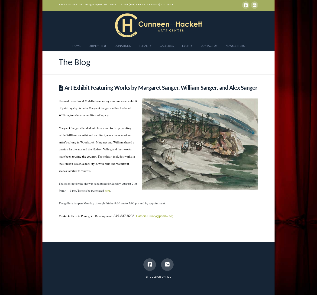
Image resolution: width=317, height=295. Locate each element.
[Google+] (254, 5)
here (107, 190)
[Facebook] (245, 5)
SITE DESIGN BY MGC (158, 277)
